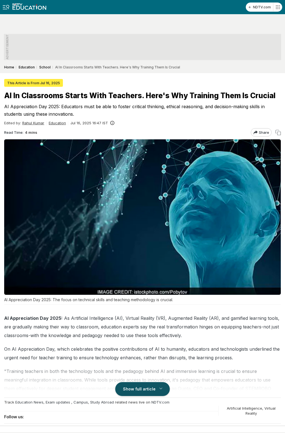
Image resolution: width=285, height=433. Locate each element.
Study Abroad (102, 402)
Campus (80, 402)
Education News (29, 402)
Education (57, 123)
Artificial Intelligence (244, 408)
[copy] (278, 132)
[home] (29, 5)
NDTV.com (262, 7)
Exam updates (58, 402)
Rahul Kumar (33, 123)
